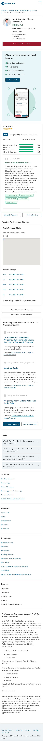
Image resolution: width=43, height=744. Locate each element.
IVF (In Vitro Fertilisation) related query (14, 566)
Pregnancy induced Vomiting (11, 558)
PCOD (3, 517)
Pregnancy (4, 525)
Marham (3, 10)
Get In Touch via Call (21, 44)
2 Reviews (16, 36)
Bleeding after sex (7, 554)
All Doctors (5, 732)
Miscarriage (5, 562)
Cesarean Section (7, 495)
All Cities (36, 730)
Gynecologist (13, 10)
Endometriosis (6, 521)
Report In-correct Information (21, 310)
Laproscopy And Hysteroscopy (11, 491)
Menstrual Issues (7, 543)
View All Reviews (10, 215)
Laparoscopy (5, 483)
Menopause (5, 529)
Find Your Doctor (12, 80)
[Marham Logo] (8, 4)
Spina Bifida (5, 513)
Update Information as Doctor (21, 314)
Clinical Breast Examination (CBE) (13, 499)
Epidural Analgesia (7, 487)
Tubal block (5, 570)
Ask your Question (12, 424)
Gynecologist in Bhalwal (28, 10)
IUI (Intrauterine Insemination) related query (16, 574)
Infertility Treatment (8, 479)
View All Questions (30, 424)
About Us (19, 730)
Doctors (27, 730)
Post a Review (32, 215)
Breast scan (5, 550)
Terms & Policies (7, 730)
